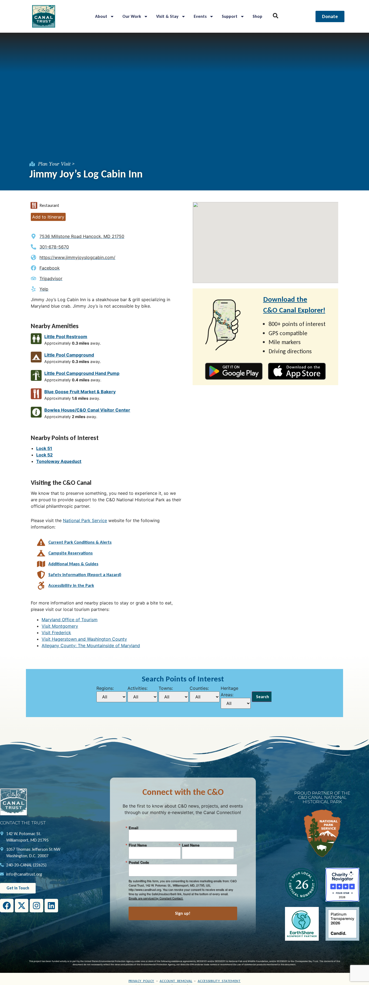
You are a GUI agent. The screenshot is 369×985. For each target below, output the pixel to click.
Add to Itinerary (48, 217)
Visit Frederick (56, 632)
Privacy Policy (141, 981)
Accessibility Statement (219, 981)
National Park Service (85, 520)
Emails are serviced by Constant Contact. (156, 898)
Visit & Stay (167, 16)
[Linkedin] (51, 905)
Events (200, 16)
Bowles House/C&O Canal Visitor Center (87, 410)
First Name (138, 845)
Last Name (190, 845)
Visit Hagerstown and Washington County (84, 639)
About (101, 16)
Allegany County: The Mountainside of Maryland (91, 645)
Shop (257, 16)
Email (133, 827)
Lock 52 (44, 455)
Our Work (131, 16)
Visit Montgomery (60, 626)
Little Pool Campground (69, 355)
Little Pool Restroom (65, 336)
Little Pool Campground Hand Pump (81, 373)
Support (229, 16)
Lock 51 (44, 448)
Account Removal (176, 981)
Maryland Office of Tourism (70, 619)
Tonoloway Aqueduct (58, 461)
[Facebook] (7, 905)
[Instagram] (36, 905)
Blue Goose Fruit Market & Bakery (80, 391)
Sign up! (182, 913)
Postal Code (139, 862)
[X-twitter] (21, 905)
